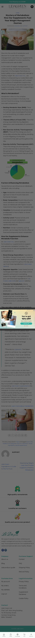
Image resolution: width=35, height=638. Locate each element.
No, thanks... (26, 325)
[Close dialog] (34, 310)
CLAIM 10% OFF (26, 323)
